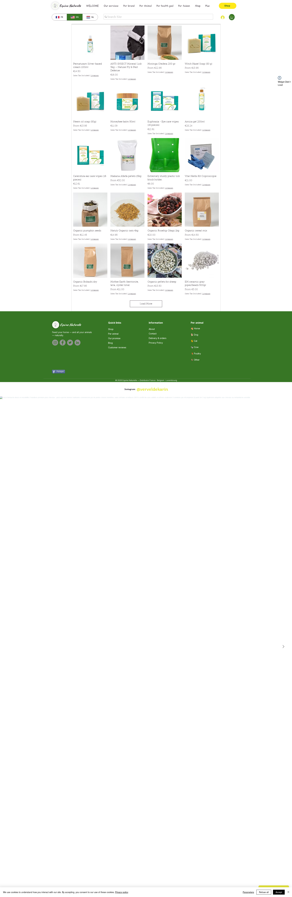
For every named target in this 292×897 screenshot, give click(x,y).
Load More (146, 304)
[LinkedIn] (77, 343)
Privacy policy (121, 892)
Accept (279, 892)
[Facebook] (63, 343)
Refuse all (264, 892)
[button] (232, 17)
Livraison (95, 76)
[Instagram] (55, 343)
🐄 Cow (194, 347)
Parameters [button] (248, 892)
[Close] (288, 892)
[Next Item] (283, 647)
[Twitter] (70, 343)
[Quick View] (90, 43)
